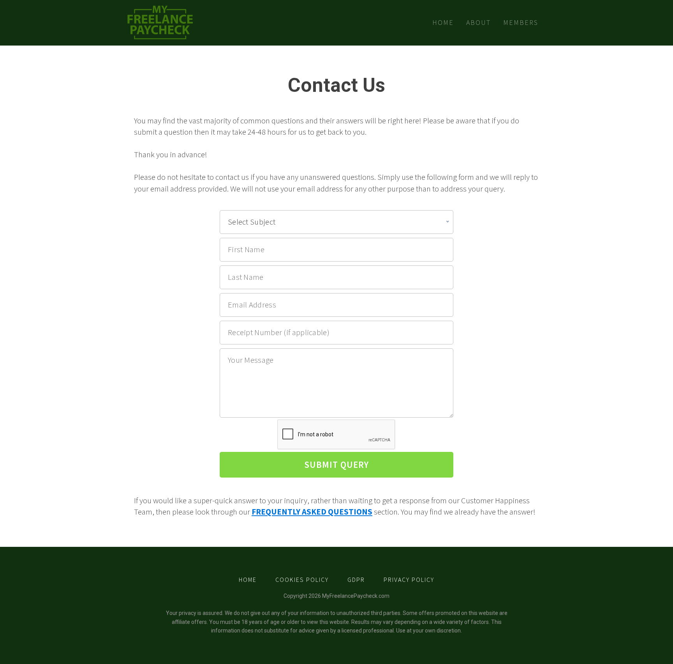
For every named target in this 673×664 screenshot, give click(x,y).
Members (520, 22)
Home (443, 22)
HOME (248, 579)
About (478, 22)
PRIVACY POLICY (409, 579)
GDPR (356, 579)
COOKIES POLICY (302, 579)
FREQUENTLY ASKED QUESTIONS (312, 512)
